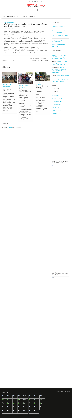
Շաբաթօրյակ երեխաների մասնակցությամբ (25, 90)
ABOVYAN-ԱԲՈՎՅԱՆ (36, 4)
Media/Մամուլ (11, 16)
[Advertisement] (60, 137)
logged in (10, 127)
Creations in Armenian (57, 101)
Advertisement (55, 95)
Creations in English (56, 104)
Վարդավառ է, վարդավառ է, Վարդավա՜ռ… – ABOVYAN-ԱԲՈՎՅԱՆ (59, 55)
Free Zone (25, 16)
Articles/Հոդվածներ (57, 98)
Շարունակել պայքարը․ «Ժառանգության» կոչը (9, 59)
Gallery (19, 16)
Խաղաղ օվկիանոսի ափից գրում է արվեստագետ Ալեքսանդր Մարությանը (60, 63)
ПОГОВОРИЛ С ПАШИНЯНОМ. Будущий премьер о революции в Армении (39, 59)
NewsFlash (54, 113)
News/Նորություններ (9, 22)
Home (4, 16)
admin (13, 28)
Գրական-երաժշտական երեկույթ (7, 89)
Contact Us (32, 16)
